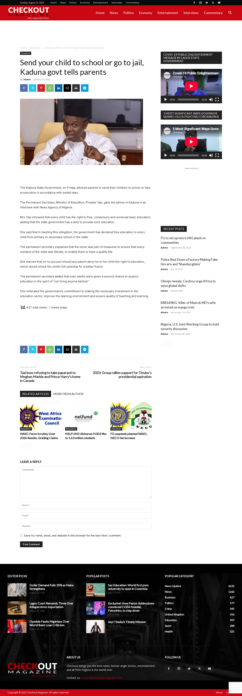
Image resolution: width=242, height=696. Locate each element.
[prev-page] (22, 445)
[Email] (67, 88)
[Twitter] (213, 2)
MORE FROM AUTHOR (68, 393)
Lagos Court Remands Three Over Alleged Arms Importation (51, 605)
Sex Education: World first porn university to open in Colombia (128, 586)
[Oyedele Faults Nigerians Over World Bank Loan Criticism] (17, 626)
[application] (191, 86)
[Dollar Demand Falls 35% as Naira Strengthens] (17, 589)
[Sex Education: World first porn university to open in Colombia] (95, 589)
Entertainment (100, 2)
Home (53, 2)
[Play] (166, 99)
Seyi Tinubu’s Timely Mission (127, 622)
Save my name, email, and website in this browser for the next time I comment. (72, 535)
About (219, 692)
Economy (85, 2)
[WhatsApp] (50, 88)
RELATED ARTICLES (35, 393)
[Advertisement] (121, 33)
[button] (229, 13)
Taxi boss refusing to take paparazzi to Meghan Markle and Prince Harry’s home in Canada (50, 377)
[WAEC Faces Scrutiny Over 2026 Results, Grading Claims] (40, 416)
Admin (27, 79)
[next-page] (28, 445)
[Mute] (211, 99)
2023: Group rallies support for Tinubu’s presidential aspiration (122, 375)
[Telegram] (84, 88)
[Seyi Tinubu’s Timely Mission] (95, 626)
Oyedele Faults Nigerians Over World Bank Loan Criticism (49, 623)
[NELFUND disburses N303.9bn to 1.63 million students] (85, 416)
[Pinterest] (41, 88)
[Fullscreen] (217, 99)
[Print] (76, 88)
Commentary (132, 2)
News (63, 2)
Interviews (117, 2)
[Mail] (206, 2)
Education (35, 47)
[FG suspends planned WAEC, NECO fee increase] (131, 416)
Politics (73, 2)
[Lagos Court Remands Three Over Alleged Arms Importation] (17, 608)
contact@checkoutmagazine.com (101, 678)
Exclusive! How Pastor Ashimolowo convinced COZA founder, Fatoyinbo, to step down (131, 606)
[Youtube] (219, 2)
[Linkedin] (58, 88)
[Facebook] (194, 2)
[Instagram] (200, 2)
